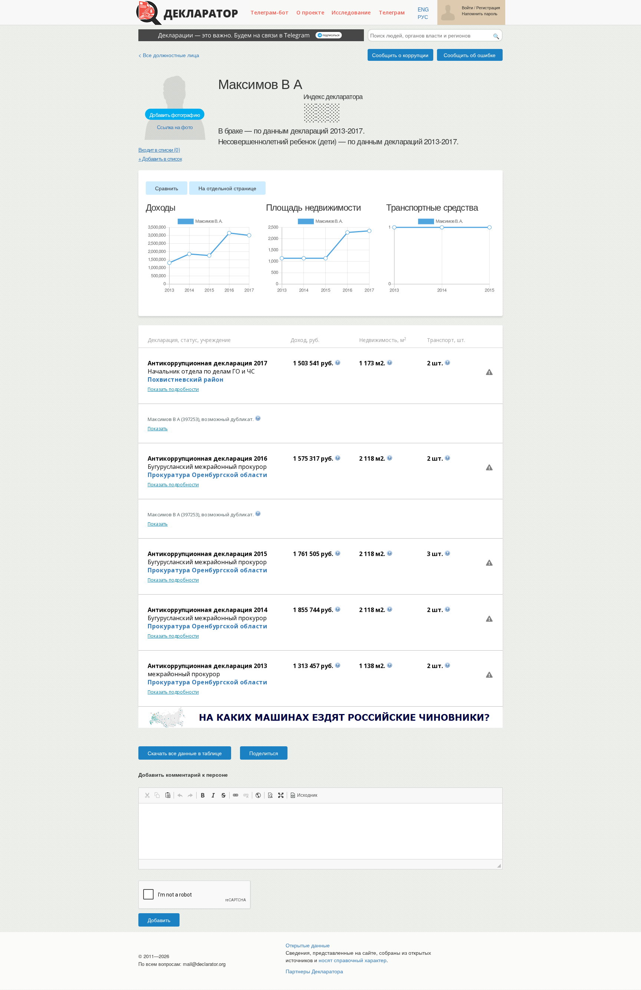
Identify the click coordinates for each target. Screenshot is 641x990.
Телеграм (392, 12)
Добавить (159, 920)
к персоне (215, 774)
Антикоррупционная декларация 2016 (207, 458)
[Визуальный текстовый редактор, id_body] (320, 831)
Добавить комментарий (183, 774)
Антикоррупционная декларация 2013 (207, 666)
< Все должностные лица (168, 55)
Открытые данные (308, 945)
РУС (423, 16)
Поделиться (263, 753)
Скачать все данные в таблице (185, 753)
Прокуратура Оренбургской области (207, 475)
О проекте (310, 12)
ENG (423, 9)
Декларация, (163, 339)
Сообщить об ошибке (470, 55)
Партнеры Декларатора (314, 971)
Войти (467, 7)
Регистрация (488, 7)
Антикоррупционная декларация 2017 (207, 363)
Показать (158, 428)
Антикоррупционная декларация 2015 (207, 554)
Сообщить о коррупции (400, 55)
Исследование (351, 12)
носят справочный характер (353, 960)
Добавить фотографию (174, 114)
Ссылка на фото (175, 127)
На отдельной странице (227, 188)
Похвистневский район (185, 379)
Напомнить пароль (479, 13)
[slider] (149, 305)
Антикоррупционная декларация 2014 (207, 610)
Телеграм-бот (269, 12)
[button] (147, 795)
